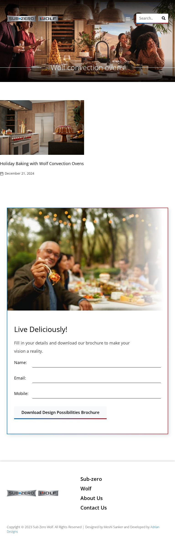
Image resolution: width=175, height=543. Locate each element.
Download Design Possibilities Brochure (60, 412)
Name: (20, 362)
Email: (20, 378)
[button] (128, 19)
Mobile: (21, 393)
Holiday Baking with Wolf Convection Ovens (42, 163)
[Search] (163, 18)
